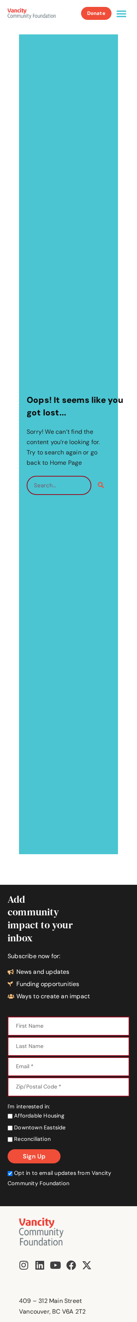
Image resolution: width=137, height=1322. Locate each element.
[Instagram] (24, 1265)
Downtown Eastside (39, 1127)
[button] (121, 13)
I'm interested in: (29, 1106)
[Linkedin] (40, 1265)
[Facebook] (71, 1265)
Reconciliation (32, 1138)
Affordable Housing (38, 1115)
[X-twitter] (87, 1265)
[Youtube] (55, 1265)
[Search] (100, 485)
